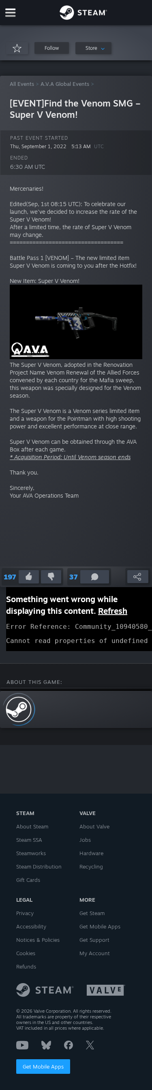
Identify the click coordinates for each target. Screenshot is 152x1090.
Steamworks (31, 853)
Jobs (85, 840)
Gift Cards (28, 880)
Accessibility (31, 926)
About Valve (94, 826)
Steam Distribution (39, 866)
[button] (51, 48)
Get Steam (92, 913)
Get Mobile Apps (43, 1066)
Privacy (25, 913)
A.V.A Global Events (65, 84)
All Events (22, 84)
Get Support (94, 940)
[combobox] (93, 48)
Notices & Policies (38, 940)
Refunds (26, 966)
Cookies (25, 953)
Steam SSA (29, 840)
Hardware (91, 853)
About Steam (32, 826)
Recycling (91, 866)
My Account (94, 953)
